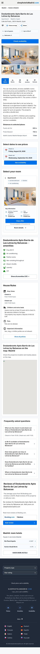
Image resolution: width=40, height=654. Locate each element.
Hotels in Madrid (13, 8)
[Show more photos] (20, 54)
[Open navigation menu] (2, 2)
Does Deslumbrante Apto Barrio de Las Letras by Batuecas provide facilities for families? (18, 464)
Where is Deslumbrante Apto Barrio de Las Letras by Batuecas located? (18, 473)
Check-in (11, 148)
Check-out (12, 155)
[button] (11, 25)
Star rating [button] (8, 573)
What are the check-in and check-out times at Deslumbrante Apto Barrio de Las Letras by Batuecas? (18, 430)
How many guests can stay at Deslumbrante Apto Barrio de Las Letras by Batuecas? (16, 454)
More (20, 619)
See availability (20, 163)
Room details (18, 228)
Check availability (20, 41)
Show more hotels (20, 552)
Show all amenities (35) (19, 276)
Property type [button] (9, 568)
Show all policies (20, 336)
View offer (20, 221)
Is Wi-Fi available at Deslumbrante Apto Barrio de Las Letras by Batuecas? (17, 444)
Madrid (4, 8)
